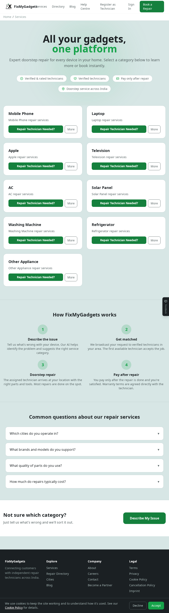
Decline (138, 605)
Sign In (131, 6)
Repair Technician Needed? (36, 129)
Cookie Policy (138, 579)
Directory (58, 6)
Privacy (134, 574)
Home (7, 17)
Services (41, 6)
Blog (72, 6)
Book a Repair (147, 6)
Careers (93, 574)
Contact (93, 579)
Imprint (134, 591)
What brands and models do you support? (84, 449)
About (92, 568)
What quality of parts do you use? (84, 465)
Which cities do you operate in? (84, 433)
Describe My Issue (144, 518)
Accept (156, 605)
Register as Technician (108, 6)
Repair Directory (57, 574)
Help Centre (85, 6)
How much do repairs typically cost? (84, 481)
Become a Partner (100, 585)
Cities (50, 579)
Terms (133, 568)
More (71, 129)
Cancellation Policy (142, 585)
